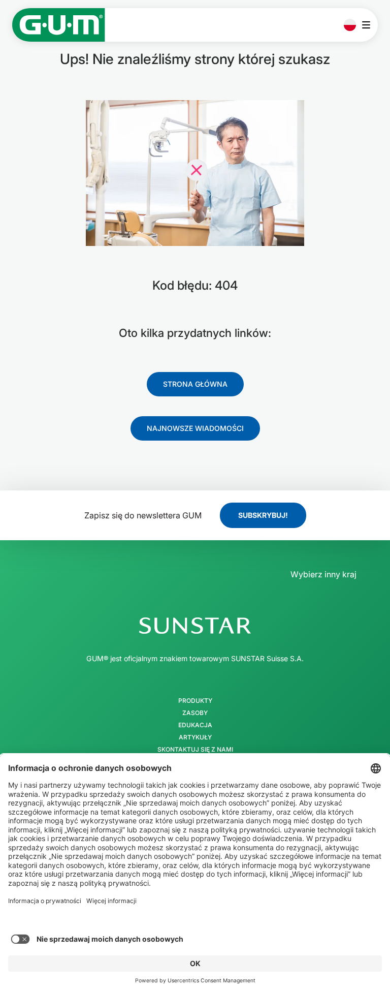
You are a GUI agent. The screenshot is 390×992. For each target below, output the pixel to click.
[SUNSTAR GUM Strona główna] (58, 25)
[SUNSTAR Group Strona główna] (195, 625)
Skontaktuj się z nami (195, 750)
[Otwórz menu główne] (369, 25)
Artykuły (195, 737)
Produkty (195, 701)
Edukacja (195, 725)
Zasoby (195, 713)
